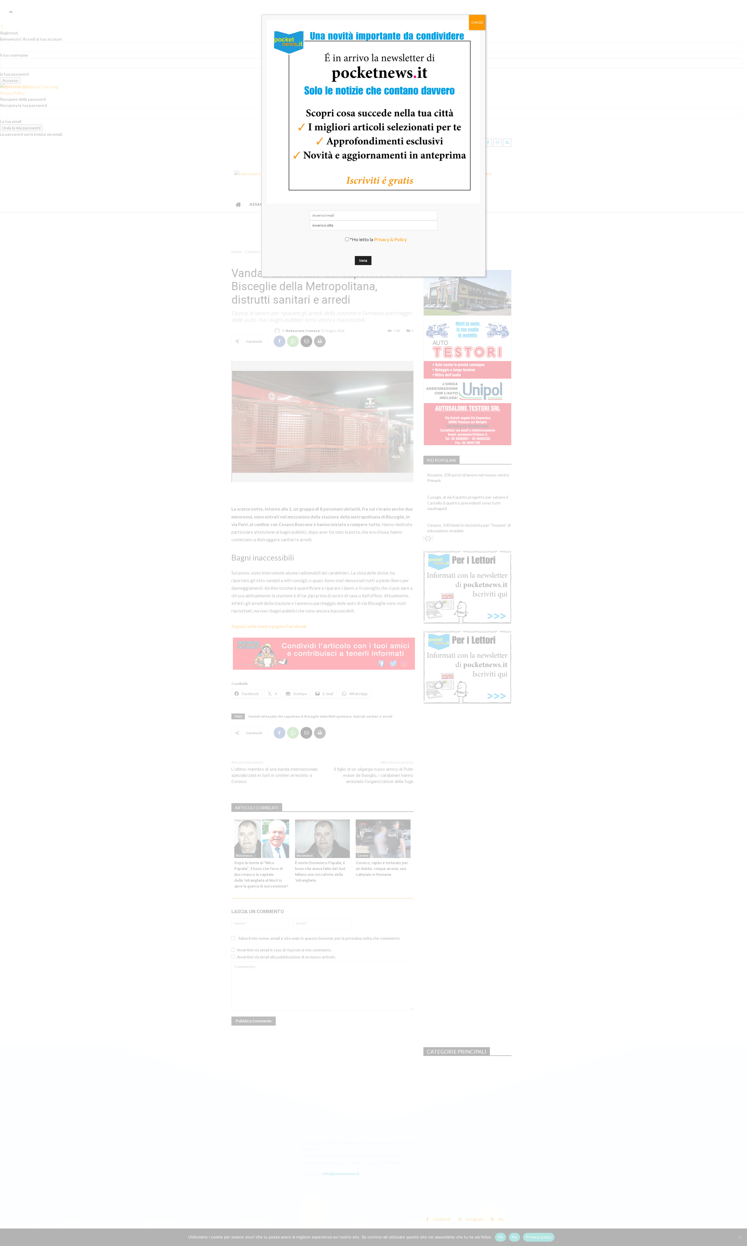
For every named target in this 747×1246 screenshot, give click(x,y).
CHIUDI (477, 22)
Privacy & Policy (390, 239)
